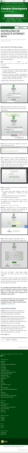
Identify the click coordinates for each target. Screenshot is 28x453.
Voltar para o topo (23, 347)
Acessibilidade (7, 3)
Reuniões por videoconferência (7, 397)
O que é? (2, 425)
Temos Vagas (18, 18)
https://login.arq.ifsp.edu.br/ (12, 205)
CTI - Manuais (14, 339)
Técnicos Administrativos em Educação (8, 395)
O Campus (3, 383)
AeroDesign (3, 361)
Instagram (3, 418)
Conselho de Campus (5, 370)
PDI (1, 386)
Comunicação (3, 369)
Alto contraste (14, 3)
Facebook (3, 417)
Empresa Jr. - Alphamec (5, 376)
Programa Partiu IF (4, 394)
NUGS (2, 381)
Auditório (3, 362)
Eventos (3, 18)
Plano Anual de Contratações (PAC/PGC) (9, 389)
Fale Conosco (19, 21)
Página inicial (3, 23)
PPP (1, 390)
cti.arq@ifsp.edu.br (10, 303)
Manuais (23, 23)
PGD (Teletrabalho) (4, 387)
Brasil (4, 1)
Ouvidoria (14, 21)
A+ (23, 4)
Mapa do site (21, 3)
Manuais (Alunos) (17, 23)
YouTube (2, 420)
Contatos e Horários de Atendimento (8, 372)
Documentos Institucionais (6, 373)
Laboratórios (3, 378)
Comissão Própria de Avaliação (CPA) (8, 364)
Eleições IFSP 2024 (4, 375)
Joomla (22, 446)
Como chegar (3, 367)
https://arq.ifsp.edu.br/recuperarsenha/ (12, 63)
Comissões (3, 366)
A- (26, 4)
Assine (2, 427)
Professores (3, 392)
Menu (21, 27)
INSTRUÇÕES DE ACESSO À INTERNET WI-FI (13, 33)
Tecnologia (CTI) (10, 23)
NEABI (2, 380)
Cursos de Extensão (10, 18)
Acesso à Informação (5, 408)
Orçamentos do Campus (6, 384)
